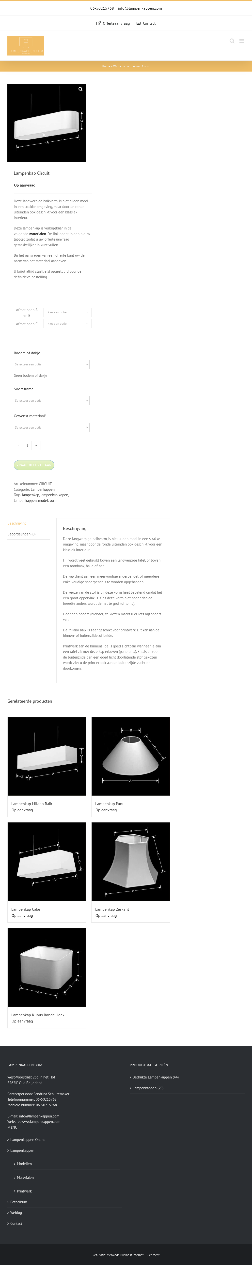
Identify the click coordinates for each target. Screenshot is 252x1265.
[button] (81, 89)
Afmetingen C (27, 323)
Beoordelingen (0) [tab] (21, 534)
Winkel (118, 66)
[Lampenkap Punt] (131, 756)
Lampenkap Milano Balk (31, 803)
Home (106, 66)
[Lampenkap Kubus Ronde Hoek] (47, 967)
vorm (53, 500)
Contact (16, 1223)
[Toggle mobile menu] (242, 40)
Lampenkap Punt (109, 803)
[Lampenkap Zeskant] (131, 861)
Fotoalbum (18, 1202)
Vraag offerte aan (34, 465)
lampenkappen (25, 500)
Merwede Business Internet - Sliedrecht (133, 1255)
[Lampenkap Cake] (47, 861)
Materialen (25, 1177)
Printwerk (24, 1191)
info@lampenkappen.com (140, 8)
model (43, 500)
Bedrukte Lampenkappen (152, 1077)
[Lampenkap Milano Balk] (47, 756)
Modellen (24, 1163)
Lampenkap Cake (25, 909)
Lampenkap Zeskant (112, 909)
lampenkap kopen (54, 494)
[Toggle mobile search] (232, 40)
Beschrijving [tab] (17, 523)
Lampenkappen (43, 489)
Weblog (16, 1212)
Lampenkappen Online (28, 1139)
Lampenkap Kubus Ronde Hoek (37, 1014)
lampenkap (30, 494)
